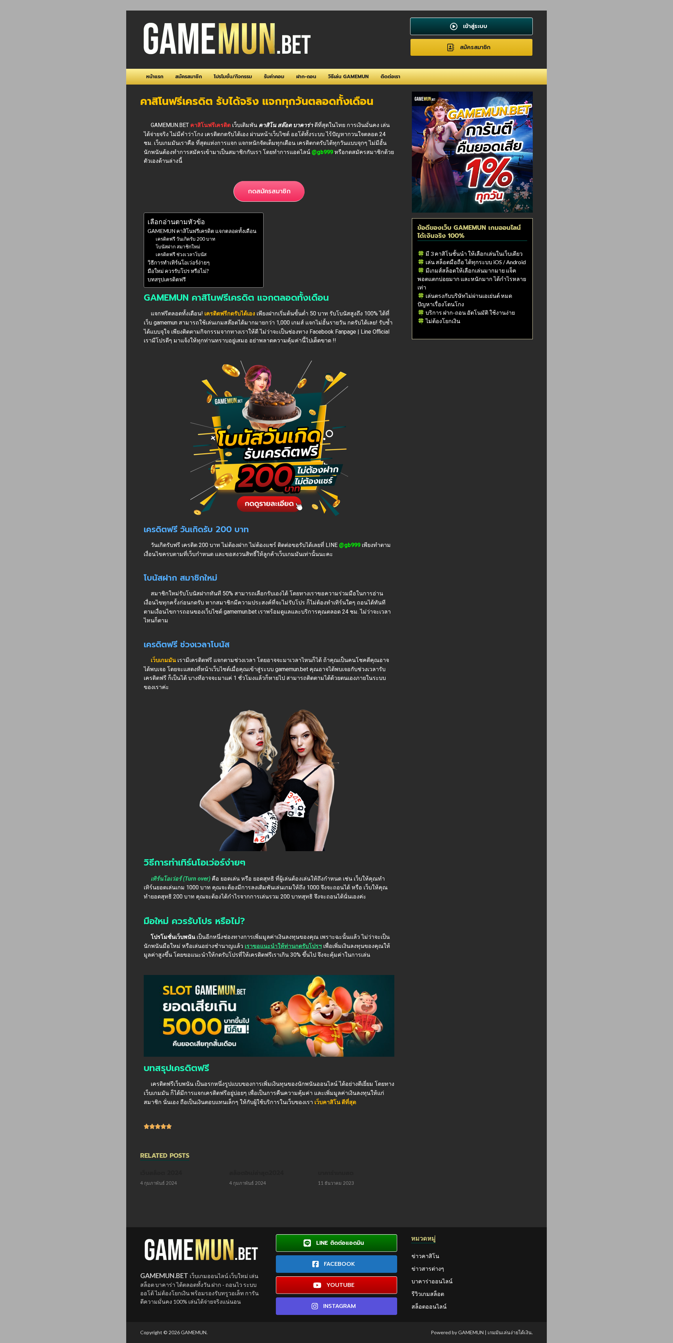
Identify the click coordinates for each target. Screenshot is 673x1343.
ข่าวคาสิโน (425, 1255)
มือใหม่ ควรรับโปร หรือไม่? (178, 271)
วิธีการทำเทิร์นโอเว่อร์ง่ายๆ (179, 262)
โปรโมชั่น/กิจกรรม (233, 76)
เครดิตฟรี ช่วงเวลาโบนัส (181, 254)
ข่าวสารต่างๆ (428, 1268)
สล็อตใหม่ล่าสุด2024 (256, 1172)
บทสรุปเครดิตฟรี (167, 279)
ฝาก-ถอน (306, 76)
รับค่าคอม (274, 76)
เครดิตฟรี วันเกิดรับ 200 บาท (185, 239)
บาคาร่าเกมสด (336, 1172)
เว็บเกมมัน (163, 660)
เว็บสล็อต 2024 (161, 1172)
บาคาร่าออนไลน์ (432, 1281)
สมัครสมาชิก (188, 76)
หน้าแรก (154, 76)
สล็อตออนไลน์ (429, 1306)
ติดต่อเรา (390, 76)
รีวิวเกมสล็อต (428, 1293)
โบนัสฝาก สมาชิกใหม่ (178, 246)
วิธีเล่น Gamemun (348, 76)
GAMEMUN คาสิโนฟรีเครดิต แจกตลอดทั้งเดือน (202, 231)
